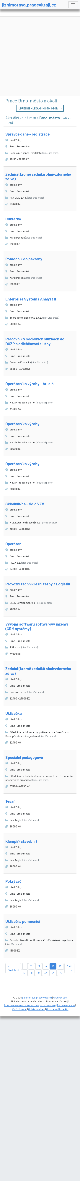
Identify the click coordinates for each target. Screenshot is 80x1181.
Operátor (13, 543)
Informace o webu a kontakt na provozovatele (29, 1005)
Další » (69, 968)
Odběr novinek (36, 1009)
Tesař (10, 801)
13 (38, 966)
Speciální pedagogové (24, 757)
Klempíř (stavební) (21, 841)
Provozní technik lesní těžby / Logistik (37, 584)
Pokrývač (13, 881)
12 (31, 966)
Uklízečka (13, 713)
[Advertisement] (40, 56)
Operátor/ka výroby (22, 423)
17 (24, 972)
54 (53, 972)
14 (46, 966)
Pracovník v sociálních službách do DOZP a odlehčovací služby (34, 341)
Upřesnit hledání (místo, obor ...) (40, 108)
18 (31, 972)
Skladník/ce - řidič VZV (24, 503)
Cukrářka (13, 219)
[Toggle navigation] (73, 4)
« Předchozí (13, 968)
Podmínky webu (66, 1005)
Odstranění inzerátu (57, 1009)
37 (45, 972)
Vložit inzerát (19, 1009)
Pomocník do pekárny (23, 258)
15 (53, 966)
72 (60, 972)
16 (60, 966)
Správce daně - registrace (27, 134)
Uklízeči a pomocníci (22, 921)
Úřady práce (60, 997)
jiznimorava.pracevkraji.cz (29, 4)
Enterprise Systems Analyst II (30, 299)
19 (38, 972)
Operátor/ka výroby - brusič (29, 383)
